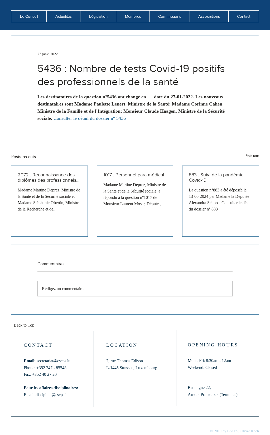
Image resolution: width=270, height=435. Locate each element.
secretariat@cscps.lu (53, 361)
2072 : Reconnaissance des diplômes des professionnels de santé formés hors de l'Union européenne (47, 177)
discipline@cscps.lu (52, 394)
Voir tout (252, 156)
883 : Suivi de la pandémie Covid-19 (216, 177)
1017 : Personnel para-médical (133, 174)
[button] (63, 16)
